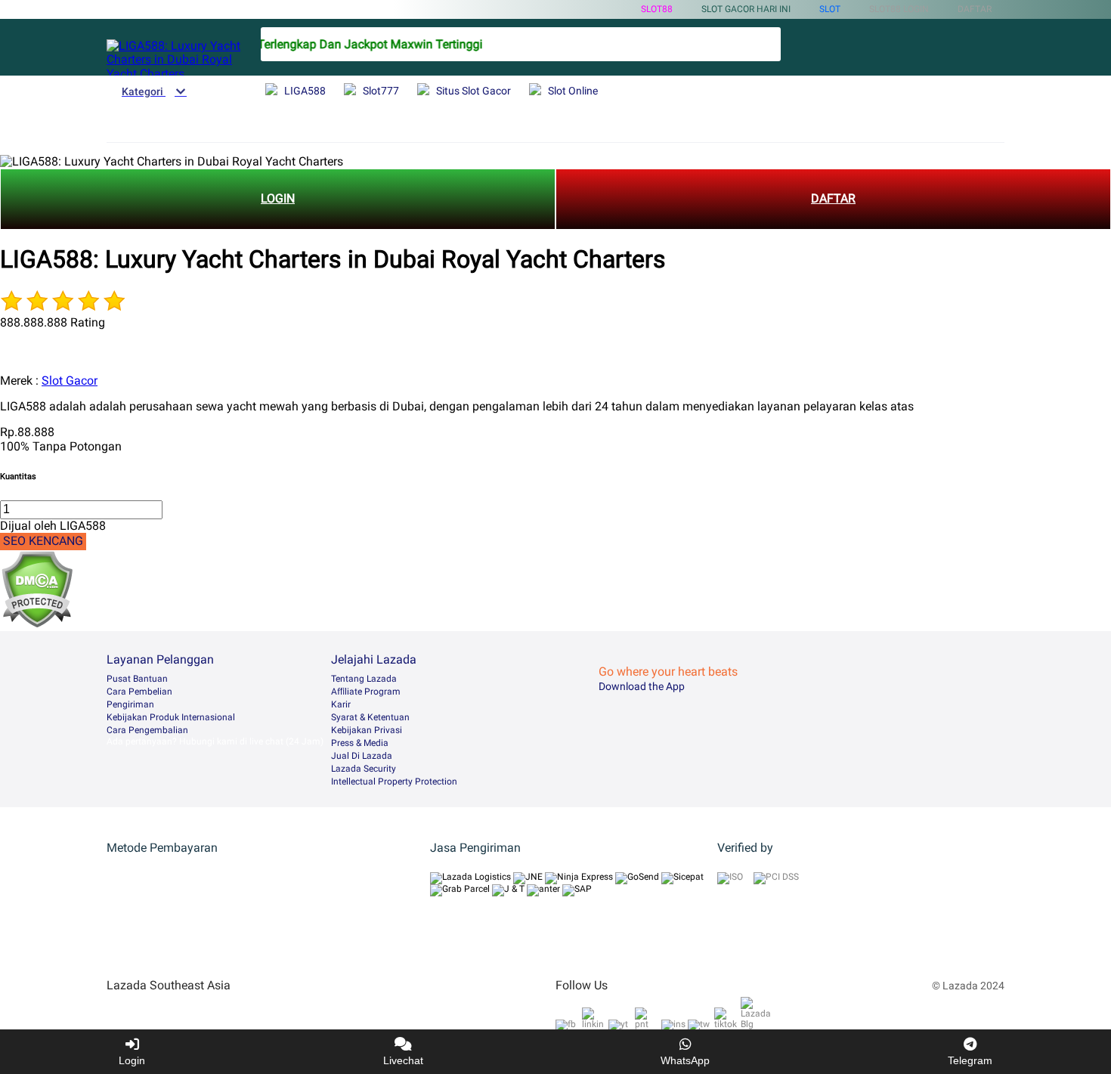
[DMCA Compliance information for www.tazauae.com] (36, 624)
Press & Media (359, 743)
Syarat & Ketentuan (370, 717)
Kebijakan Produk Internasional (171, 717)
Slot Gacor (69, 380)
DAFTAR (833, 198)
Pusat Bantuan (137, 678)
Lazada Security (363, 768)
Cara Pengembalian (147, 730)
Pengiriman (130, 704)
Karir (341, 704)
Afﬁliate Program (366, 691)
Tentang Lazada (364, 678)
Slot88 (657, 9)
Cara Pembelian (139, 691)
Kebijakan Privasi (366, 730)
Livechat (403, 1060)
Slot (829, 9)
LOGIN (278, 198)
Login (132, 1060)
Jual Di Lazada (361, 756)
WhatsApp (685, 1060)
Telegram (970, 1060)
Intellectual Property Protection (394, 781)
